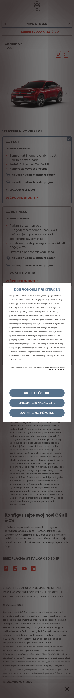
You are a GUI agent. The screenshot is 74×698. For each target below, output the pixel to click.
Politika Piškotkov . (58, 368)
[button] (37, 393)
